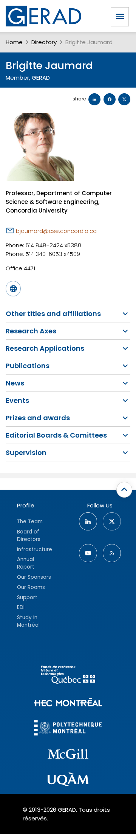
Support (27, 597)
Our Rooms (31, 587)
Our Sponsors (34, 577)
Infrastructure (34, 549)
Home (14, 42)
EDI (21, 607)
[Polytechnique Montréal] (68, 728)
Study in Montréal (28, 621)
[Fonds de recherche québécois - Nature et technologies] (68, 676)
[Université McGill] (68, 755)
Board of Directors (28, 535)
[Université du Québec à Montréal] (68, 780)
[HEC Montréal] (68, 703)
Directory (44, 42)
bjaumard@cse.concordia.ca (56, 231)
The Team (30, 521)
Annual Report (25, 563)
